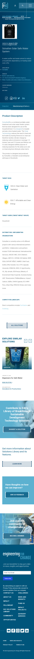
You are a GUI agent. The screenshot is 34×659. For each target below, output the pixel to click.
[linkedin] (24, 98)
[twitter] (19, 98)
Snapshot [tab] (5, 106)
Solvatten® (6, 122)
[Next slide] (30, 341)
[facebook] (14, 98)
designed (19, 129)
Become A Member (17, 536)
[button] (30, 5)
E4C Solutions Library (9, 610)
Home (4, 640)
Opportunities (9, 620)
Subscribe (8, 578)
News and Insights (22, 598)
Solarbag (5, 309)
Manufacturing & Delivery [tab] (21, 106)
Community (8, 616)
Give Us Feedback (17, 495)
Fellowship (8, 605)
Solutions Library (10, 16)
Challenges (23, 593)
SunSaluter (23, 305)
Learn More (17, 464)
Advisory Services (22, 615)
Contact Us (8, 593)
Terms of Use (20, 644)
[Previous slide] (25, 341)
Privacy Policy (8, 644)
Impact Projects (22, 609)
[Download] (6, 98)
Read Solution (6, 382)
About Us (7, 597)
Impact (6, 601)
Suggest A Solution (17, 429)
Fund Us (21, 603)
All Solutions (17, 325)
